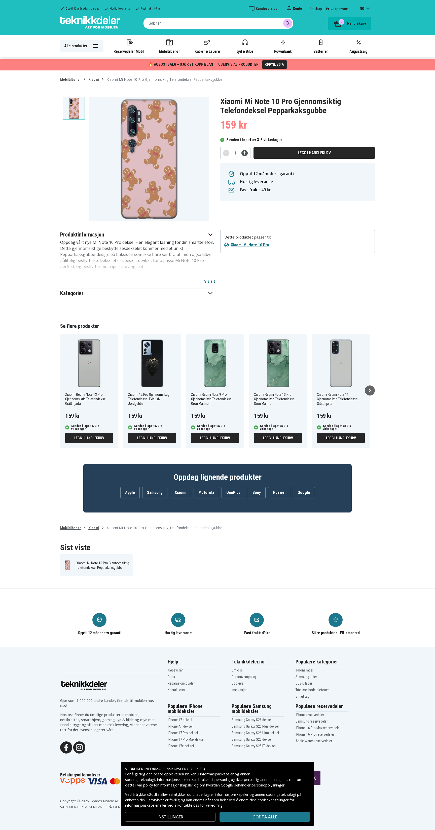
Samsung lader (306, 677)
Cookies (237, 683)
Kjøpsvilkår (175, 670)
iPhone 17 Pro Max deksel (186, 739)
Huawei (279, 492)
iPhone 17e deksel (181, 746)
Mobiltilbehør (169, 51)
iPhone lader (304, 670)
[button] (137, 234)
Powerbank (283, 51)
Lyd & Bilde (245, 51)
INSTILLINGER (170, 817)
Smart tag (302, 696)
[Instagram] (79, 747)
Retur (171, 677)
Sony (256, 492)
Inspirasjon (239, 690)
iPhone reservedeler (310, 715)
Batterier (320, 51)
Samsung (155, 492)
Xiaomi (93, 79)
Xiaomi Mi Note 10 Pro (250, 245)
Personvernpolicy (244, 677)
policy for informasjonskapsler (168, 785)
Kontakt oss (176, 690)
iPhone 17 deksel (180, 720)
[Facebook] (66, 747)
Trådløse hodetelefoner (312, 690)
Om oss (237, 670)
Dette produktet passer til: (247, 237)
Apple (130, 492)
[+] (244, 153)
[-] (226, 153)
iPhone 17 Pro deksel (183, 733)
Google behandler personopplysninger (252, 785)
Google (304, 492)
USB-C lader (304, 683)
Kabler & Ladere (207, 51)
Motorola (206, 492)
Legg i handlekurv (314, 152)
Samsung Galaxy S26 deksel (252, 720)
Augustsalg (358, 51)
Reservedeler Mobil (129, 51)
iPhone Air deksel (180, 726)
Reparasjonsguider (181, 683)
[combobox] (218, 23)
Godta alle (264, 817)
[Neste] (370, 390)
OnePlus (233, 492)
